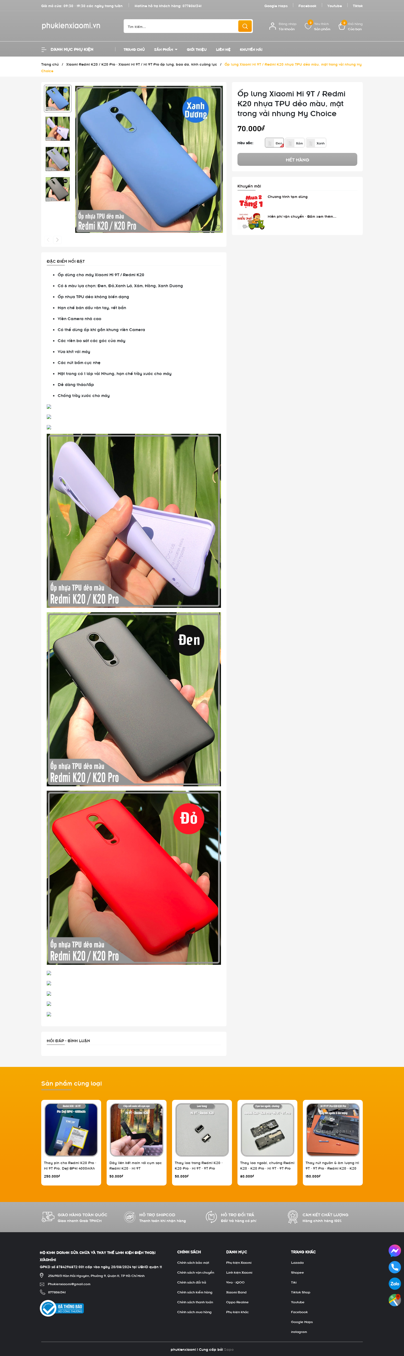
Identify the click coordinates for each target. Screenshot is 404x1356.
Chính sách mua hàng (194, 1311)
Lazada (297, 1262)
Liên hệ (223, 49)
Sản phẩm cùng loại (71, 1082)
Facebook (307, 5)
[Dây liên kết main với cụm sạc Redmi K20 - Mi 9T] (136, 1130)
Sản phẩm (164, 49)
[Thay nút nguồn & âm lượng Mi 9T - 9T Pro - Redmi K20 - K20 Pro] (333, 1130)
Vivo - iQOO (235, 1281)
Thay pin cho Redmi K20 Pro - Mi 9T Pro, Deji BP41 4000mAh (70, 1165)
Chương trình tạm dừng (288, 196)
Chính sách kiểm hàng (194, 1291)
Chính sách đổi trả (191, 1281)
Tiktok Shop (300, 1291)
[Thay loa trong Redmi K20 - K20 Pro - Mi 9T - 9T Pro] (202, 1130)
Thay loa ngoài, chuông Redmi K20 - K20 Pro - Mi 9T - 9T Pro (267, 1165)
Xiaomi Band (236, 1291)
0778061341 (191, 5)
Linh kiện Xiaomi (239, 1272)
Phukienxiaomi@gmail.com (69, 1283)
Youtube (334, 5)
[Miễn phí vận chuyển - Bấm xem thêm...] (251, 221)
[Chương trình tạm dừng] (251, 201)
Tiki (294, 1281)
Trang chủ (134, 49)
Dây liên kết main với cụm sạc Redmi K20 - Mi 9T (135, 1165)
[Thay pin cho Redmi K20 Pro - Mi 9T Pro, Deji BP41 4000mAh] (71, 1130)
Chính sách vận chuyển (195, 1272)
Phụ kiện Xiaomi (238, 1262)
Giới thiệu (197, 49)
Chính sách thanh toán (195, 1301)
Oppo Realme (237, 1301)
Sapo (229, 1349)
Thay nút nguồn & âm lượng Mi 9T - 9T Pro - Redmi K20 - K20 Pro (332, 1168)
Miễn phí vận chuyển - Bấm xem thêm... (302, 216)
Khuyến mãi (251, 49)
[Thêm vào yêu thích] (218, 226)
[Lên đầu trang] (395, 1321)
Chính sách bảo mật (193, 1262)
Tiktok (358, 5)
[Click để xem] (148, 159)
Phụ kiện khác (237, 1311)
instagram (299, 1331)
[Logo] (78, 26)
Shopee (297, 1272)
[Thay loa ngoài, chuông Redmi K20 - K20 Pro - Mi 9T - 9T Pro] (267, 1130)
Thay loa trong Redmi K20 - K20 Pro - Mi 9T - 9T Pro (199, 1165)
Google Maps (275, 5)
